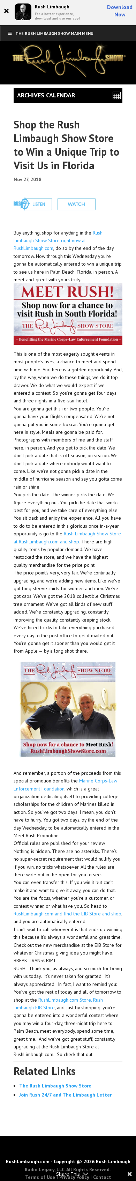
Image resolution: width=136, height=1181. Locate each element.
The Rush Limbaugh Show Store (55, 1086)
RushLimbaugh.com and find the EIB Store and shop (67, 914)
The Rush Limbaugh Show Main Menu (54, 33)
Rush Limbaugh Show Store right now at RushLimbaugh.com (58, 241)
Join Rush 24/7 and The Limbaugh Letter (65, 1095)
